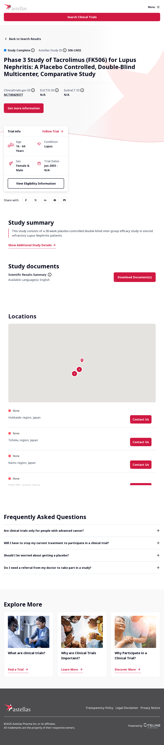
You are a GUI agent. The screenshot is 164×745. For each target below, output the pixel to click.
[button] (82, 360)
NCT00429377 (13, 95)
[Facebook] (25, 200)
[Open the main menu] (158, 7)
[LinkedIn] (45, 200)
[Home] (15, 7)
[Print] (64, 200)
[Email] (54, 200)
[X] (35, 200)
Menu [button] (151, 7)
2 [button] (74, 373)
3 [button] (79, 369)
